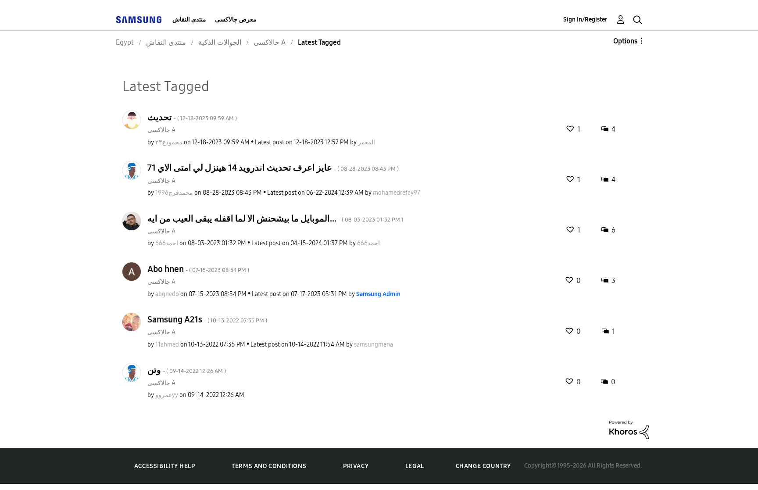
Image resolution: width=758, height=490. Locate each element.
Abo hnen (198, 269)
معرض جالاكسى (236, 19)
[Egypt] (138, 19)
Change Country (483, 466)
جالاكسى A (161, 130)
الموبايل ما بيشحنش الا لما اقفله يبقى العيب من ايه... (275, 218)
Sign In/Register (585, 19)
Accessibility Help (164, 466)
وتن (186, 370)
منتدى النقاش (189, 19)
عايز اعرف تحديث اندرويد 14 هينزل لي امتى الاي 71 (273, 167)
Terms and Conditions (269, 466)
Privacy (355, 466)
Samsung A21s (207, 319)
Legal (414, 466)
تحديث (192, 117)
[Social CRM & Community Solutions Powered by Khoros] (629, 429)
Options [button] (625, 41)
